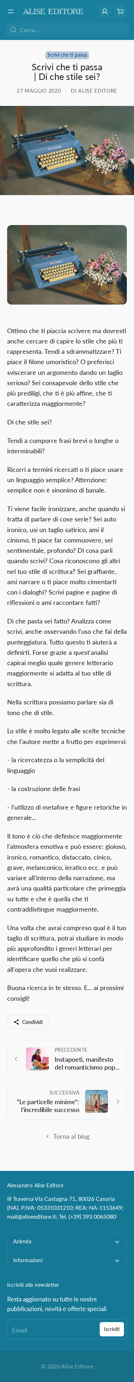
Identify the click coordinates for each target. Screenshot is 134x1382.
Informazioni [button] (28, 1260)
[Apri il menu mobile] (10, 11)
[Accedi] (104, 11)
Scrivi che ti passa (67, 55)
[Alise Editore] (53, 11)
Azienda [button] (22, 1241)
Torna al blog (71, 1136)
